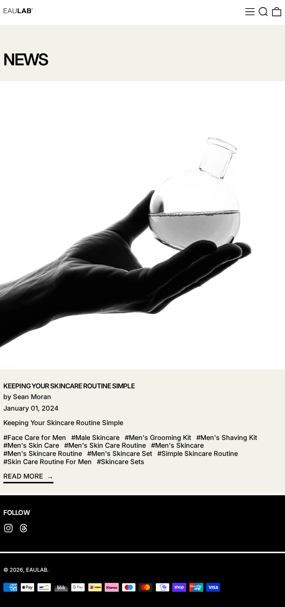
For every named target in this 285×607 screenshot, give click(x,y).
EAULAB (36, 570)
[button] (263, 11)
